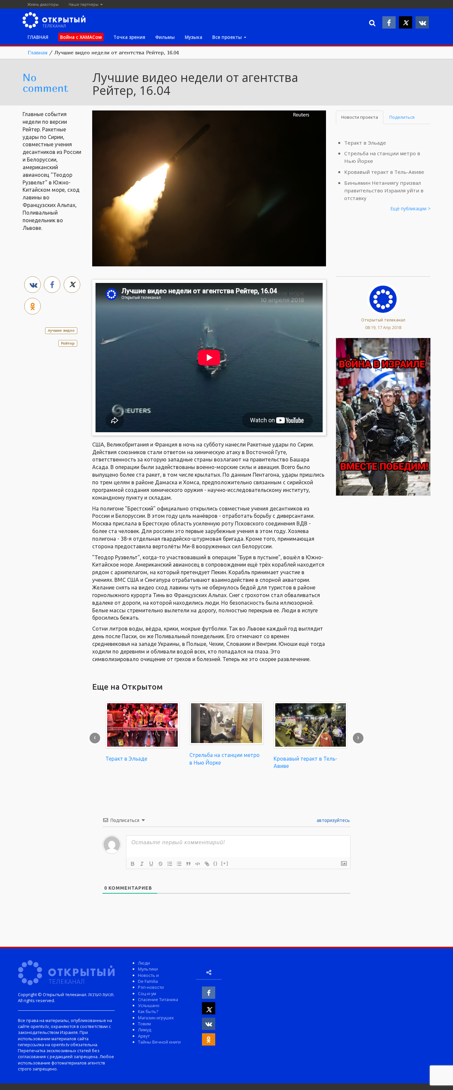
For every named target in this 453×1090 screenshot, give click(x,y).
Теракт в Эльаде (365, 142)
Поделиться (402, 117)
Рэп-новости (151, 987)
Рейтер (68, 343)
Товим (144, 1024)
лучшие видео (61, 330)
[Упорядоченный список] (169, 864)
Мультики (148, 969)
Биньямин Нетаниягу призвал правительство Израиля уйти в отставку (383, 190)
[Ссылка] (207, 864)
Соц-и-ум (147, 993)
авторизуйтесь (333, 820)
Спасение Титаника (158, 999)
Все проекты (227, 37)
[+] (224, 863)
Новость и (148, 975)
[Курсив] (142, 864)
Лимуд (144, 1030)
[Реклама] (383, 416)
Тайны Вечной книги (159, 1042)
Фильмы (165, 37)
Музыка (193, 37)
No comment (45, 82)
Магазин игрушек (156, 1018)
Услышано (149, 1005)
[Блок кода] (197, 864)
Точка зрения (129, 37)
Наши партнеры (84, 4)
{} (215, 863)
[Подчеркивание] (151, 864)
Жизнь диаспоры (43, 4)
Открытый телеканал (383, 319)
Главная (37, 52)
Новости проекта (359, 117)
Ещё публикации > (410, 208)
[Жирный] (132, 864)
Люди (144, 963)
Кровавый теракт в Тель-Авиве (384, 172)
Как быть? (148, 1011)
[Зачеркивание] (160, 864)
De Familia (148, 981)
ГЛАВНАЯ (38, 37)
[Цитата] (188, 864)
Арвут (144, 1036)
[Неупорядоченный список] (179, 864)
